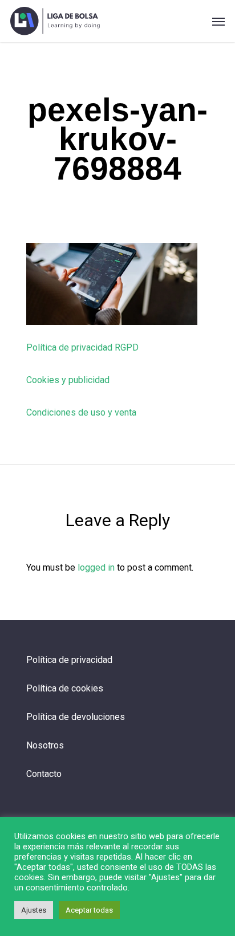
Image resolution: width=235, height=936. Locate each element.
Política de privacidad (69, 659)
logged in (96, 567)
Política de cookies (64, 688)
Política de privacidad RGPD (82, 347)
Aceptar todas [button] (89, 910)
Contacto (44, 773)
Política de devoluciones (75, 716)
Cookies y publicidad (68, 380)
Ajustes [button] (33, 910)
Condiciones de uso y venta (81, 412)
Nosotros (45, 745)
